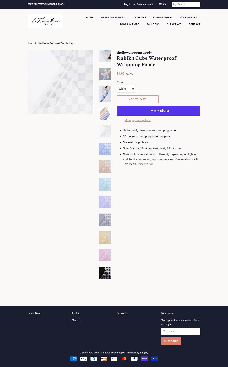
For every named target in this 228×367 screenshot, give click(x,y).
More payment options (138, 120)
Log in (127, 4)
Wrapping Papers (113, 17)
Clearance (174, 24)
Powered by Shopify (137, 352)
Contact (194, 24)
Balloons (153, 24)
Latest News (35, 313)
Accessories (188, 17)
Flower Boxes (163, 17)
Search (76, 320)
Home (90, 17)
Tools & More (129, 24)
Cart (165, 4)
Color (120, 82)
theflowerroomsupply (112, 352)
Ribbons (140, 17)
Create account (145, 4)
